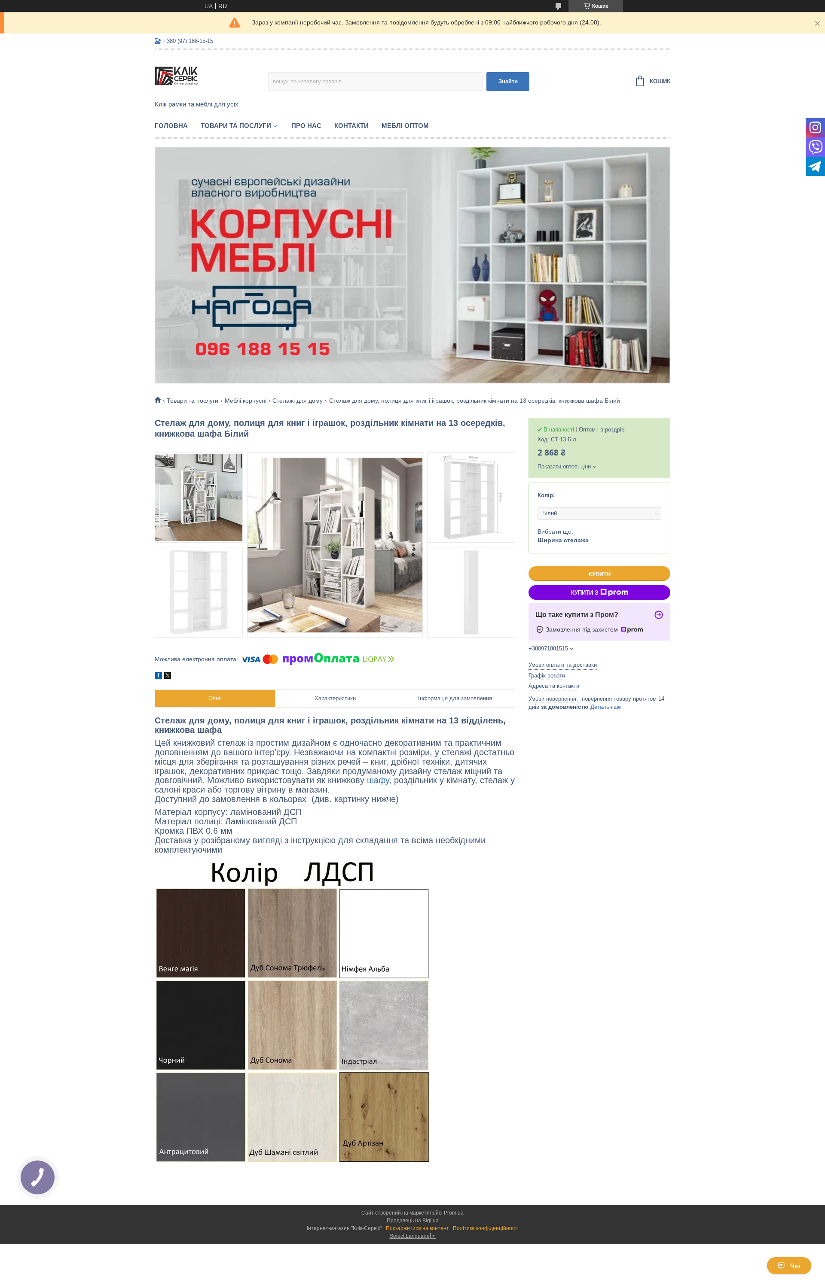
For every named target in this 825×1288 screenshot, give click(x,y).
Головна (171, 125)
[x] (167, 676)
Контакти (351, 125)
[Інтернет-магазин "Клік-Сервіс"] (211, 75)
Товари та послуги (236, 125)
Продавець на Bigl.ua (413, 1221)
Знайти (508, 81)
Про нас (306, 125)
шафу (378, 780)
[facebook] (158, 676)
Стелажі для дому (297, 400)
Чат (795, 1265)
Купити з (584, 592)
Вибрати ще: (563, 536)
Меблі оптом (405, 125)
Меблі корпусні (245, 400)
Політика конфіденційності (486, 1228)
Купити (600, 574)
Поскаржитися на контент (417, 1228)
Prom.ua (454, 1213)
